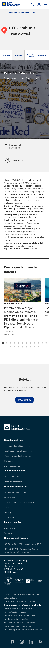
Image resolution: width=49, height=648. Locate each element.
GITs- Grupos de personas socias (19, 502)
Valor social (9, 497)
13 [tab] (10, 347)
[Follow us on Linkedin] (31, 642)
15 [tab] (18, 347)
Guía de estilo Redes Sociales (25, 594)
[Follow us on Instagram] (21, 642)
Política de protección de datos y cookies (23, 629)
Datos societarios (12, 465)
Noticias (18, 55)
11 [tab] (42, 343)
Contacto (42, 55)
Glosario (8, 533)
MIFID (35, 615)
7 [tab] (26, 343)
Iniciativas (6, 55)
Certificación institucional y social (19, 601)
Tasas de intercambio (14, 481)
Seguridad (26, 626)
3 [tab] (10, 343)
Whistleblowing (11, 597)
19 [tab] (34, 347)
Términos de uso (11, 626)
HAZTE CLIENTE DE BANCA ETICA (22, 12)
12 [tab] (46, 343)
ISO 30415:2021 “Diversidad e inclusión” (22, 544)
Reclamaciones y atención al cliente (22, 604)
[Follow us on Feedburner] (40, 642)
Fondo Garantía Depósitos (16, 619)
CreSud (7, 507)
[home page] (11, 4)
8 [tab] (30, 343)
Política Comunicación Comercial (19, 622)
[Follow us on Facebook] (12, 642)
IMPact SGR (9, 517)
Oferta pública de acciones (16, 615)
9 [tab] (34, 343)
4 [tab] (14, 343)
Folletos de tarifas (12, 476)
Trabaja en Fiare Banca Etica (17, 446)
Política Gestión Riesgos (15, 612)
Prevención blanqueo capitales (18, 608)
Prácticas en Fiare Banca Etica (18, 451)
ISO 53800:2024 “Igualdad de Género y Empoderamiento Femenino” (22, 550)
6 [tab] (22, 343)
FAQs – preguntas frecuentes (17, 456)
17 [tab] (26, 347)
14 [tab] (14, 347)
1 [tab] (3, 343)
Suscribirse (24, 400)
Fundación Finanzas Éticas (16, 492)
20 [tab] (38, 347)
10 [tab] (38, 343)
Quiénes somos (30, 55)
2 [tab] (7, 343)
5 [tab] (18, 343)
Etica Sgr (8, 512)
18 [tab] (30, 347)
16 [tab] (22, 347)
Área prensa (9, 528)
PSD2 (6, 594)
